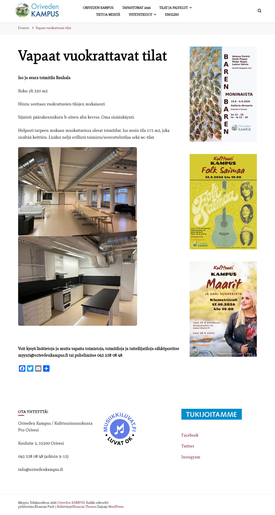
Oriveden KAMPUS (71, 502)
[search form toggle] (259, 10)
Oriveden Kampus (98, 8)
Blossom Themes (84, 507)
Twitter (187, 446)
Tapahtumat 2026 (136, 8)
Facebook (189, 435)
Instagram (190, 457)
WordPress (115, 507)
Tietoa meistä (108, 14)
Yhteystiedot (140, 14)
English (172, 14)
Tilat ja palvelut (173, 8)
